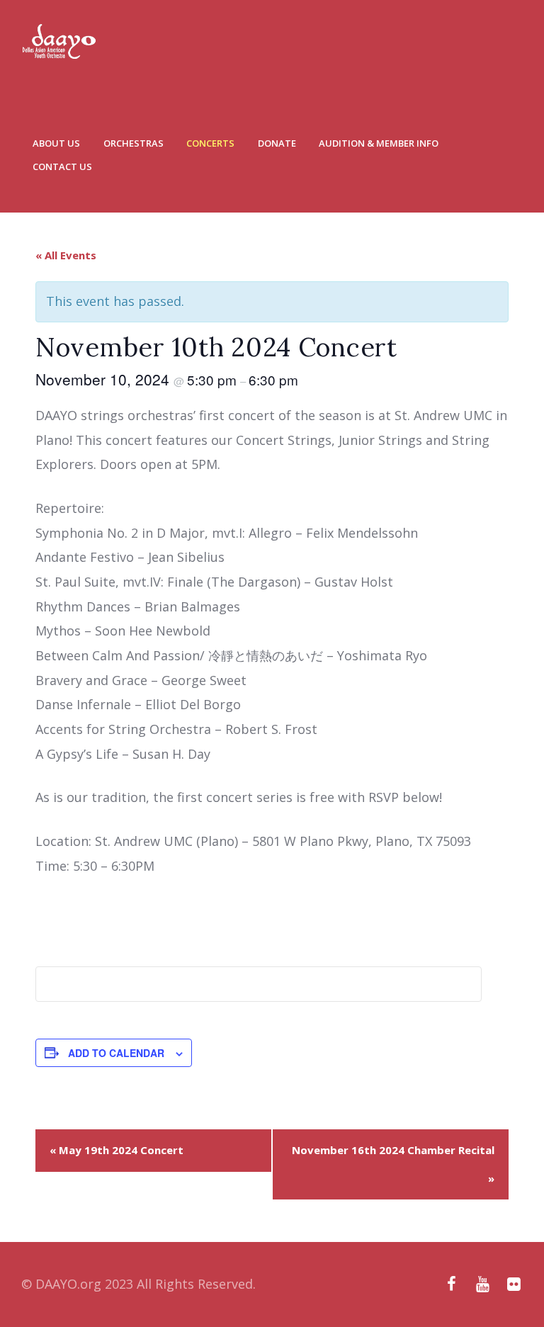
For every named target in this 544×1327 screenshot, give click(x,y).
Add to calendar (116, 1053)
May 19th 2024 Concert (116, 1150)
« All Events (65, 255)
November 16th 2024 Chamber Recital (393, 1164)
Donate (277, 143)
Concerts (210, 143)
